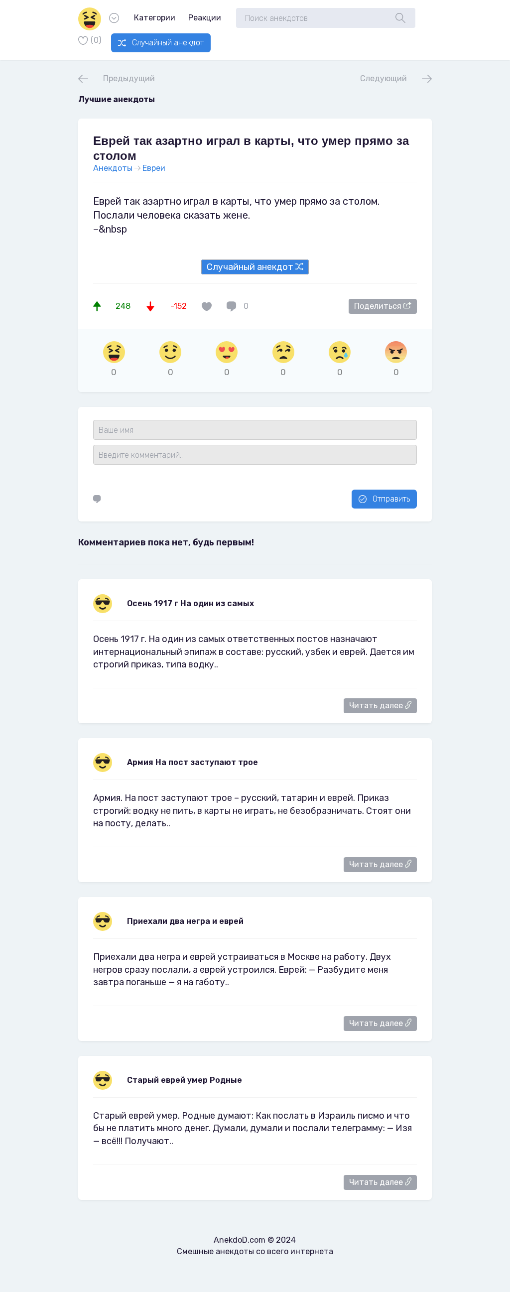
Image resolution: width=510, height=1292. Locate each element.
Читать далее (377, 705)
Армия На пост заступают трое (192, 762)
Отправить (391, 499)
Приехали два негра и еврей (185, 921)
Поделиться (378, 306)
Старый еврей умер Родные (184, 1080)
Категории (154, 17)
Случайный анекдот (168, 42)
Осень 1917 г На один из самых (190, 603)
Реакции (204, 17)
